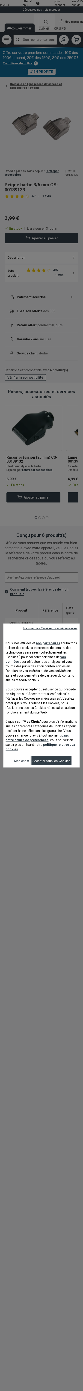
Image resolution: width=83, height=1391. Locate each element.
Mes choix (21, 761)
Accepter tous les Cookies (51, 761)
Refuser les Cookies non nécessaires (50, 628)
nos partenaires (48, 643)
